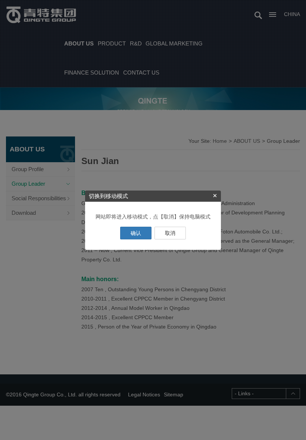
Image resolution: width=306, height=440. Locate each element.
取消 (170, 233)
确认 (136, 233)
